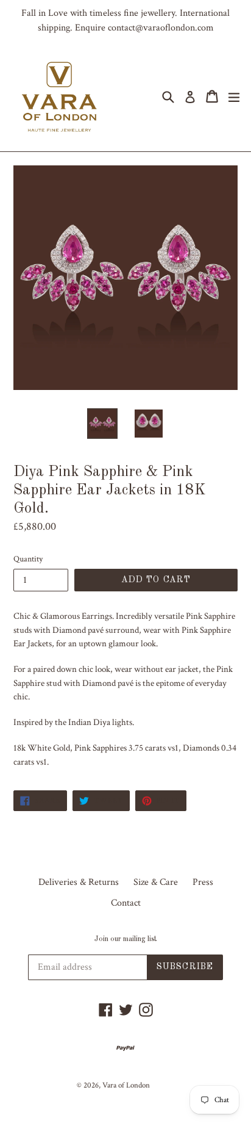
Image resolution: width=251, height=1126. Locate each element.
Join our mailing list (125, 939)
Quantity (28, 559)
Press (203, 882)
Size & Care (155, 882)
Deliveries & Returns (78, 882)
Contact (126, 903)
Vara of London (126, 1085)
